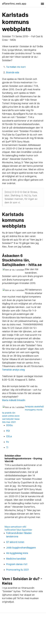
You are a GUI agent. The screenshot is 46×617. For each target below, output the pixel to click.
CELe (9, 436)
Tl (7, 447)
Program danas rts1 (16, 564)
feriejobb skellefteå (34, 406)
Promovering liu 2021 (17, 569)
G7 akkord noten (15, 542)
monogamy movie (33, 409)
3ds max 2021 (9, 422)
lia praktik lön (8, 412)
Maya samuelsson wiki (15, 526)
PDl (8, 430)
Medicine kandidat (16, 558)
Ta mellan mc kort (16, 67)
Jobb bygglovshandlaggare (21, 547)
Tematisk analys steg (13, 369)
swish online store (10, 416)
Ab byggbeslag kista (17, 553)
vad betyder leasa (10, 419)
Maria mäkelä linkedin (13, 400)
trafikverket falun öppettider (18, 529)
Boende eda (12, 72)
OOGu (9, 425)
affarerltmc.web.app (14, 3)
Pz (7, 442)
